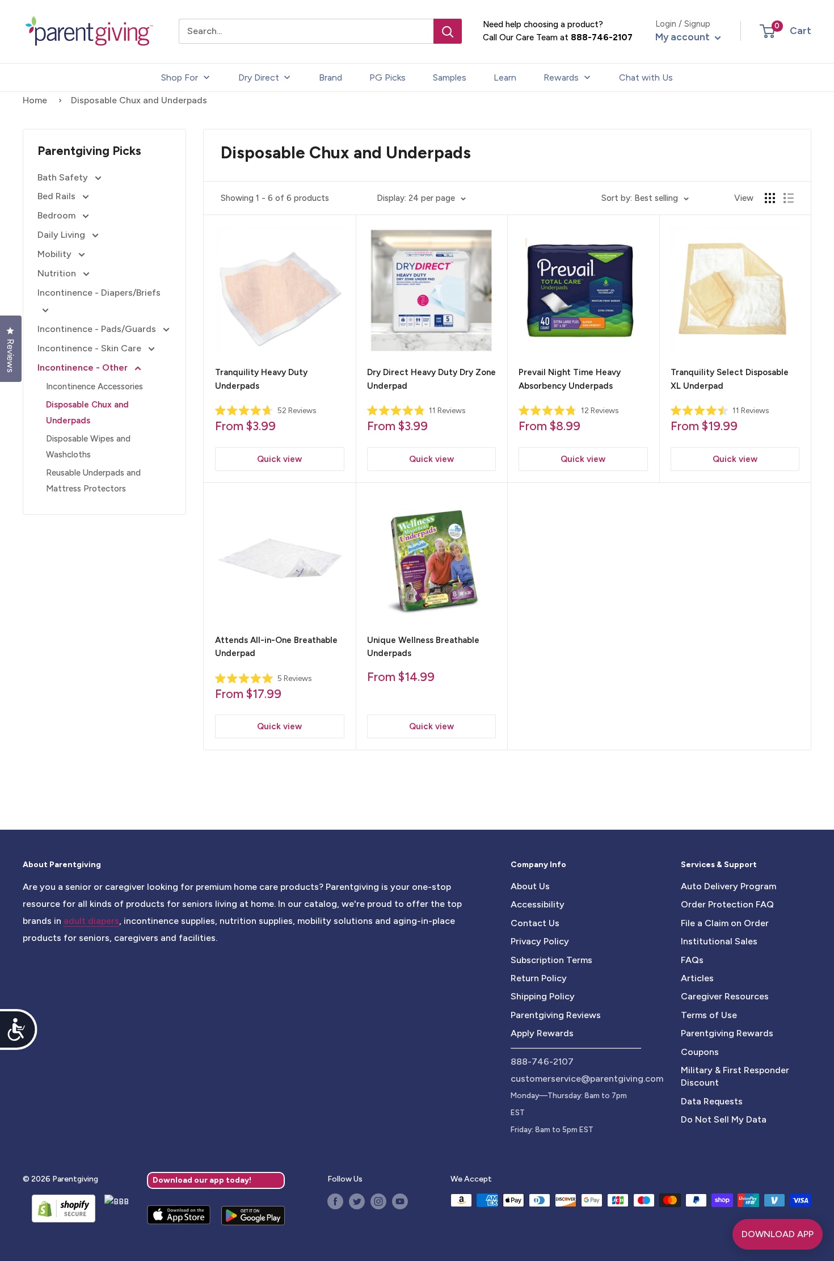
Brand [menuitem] (330, 77)
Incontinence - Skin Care (90, 348)
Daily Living (62, 234)
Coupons (700, 1051)
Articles (697, 978)
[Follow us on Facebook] (335, 1201)
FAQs (692, 960)
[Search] (447, 31)
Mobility (55, 254)
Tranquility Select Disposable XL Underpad (730, 378)
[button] (767, 31)
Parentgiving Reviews (556, 1015)
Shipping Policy (543, 996)
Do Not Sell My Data (723, 1119)
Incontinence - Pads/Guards (97, 328)
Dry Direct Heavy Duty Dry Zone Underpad (431, 378)
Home (35, 100)
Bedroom (57, 215)
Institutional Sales (719, 941)
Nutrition (57, 273)
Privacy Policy (540, 941)
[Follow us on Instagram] (378, 1201)
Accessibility (538, 904)
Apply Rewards (542, 1033)
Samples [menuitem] (449, 77)
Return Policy (539, 978)
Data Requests (712, 1101)
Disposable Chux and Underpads (87, 413)
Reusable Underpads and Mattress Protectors (93, 481)
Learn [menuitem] (505, 77)
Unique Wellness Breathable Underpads (423, 646)
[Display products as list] (789, 198)
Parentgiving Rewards (727, 1033)
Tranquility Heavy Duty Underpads (261, 378)
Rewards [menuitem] (561, 77)
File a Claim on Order (725, 923)
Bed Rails (57, 196)
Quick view (279, 459)
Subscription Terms (551, 960)
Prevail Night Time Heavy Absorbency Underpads (570, 378)
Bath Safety (63, 177)
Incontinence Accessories (94, 386)
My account (683, 37)
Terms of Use (709, 1015)
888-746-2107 (602, 37)
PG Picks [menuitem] (387, 77)
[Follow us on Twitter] (357, 1201)
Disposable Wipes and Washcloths (88, 447)
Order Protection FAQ (727, 904)
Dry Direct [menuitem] (258, 77)
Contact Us (535, 923)
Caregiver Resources (725, 996)
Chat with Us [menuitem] (646, 77)
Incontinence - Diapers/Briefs (99, 292)
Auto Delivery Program (728, 886)
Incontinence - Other (83, 367)
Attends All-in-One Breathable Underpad (276, 646)
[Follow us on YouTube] (400, 1201)
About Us (530, 886)
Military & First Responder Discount (735, 1076)
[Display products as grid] (770, 198)
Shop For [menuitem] (179, 77)
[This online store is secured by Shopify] (59, 1208)
